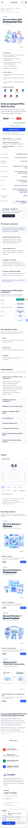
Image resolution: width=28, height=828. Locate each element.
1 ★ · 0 (8, 490)
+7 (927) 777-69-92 (10, 793)
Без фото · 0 (22, 490)
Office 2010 (17, 8)
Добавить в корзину (14, 129)
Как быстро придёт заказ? (9, 423)
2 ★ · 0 (3, 490)
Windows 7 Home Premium (8, 648)
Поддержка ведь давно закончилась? (8, 400)
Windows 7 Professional (8, 602)
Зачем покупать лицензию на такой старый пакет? (12, 377)
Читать (25, 195)
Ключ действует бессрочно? (10, 428)
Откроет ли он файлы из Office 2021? (10, 412)
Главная (2, 8)
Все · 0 (3, 487)
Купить (23, 562)
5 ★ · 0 (8, 487)
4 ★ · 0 (14, 487)
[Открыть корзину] (25, 2)
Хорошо (8, 823)
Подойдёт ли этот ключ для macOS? (12, 406)
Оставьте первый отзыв (16, 125)
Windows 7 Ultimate (7, 556)
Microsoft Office (9, 8)
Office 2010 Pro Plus (5, 10)
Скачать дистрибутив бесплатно (21, 202)
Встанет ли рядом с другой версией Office (12, 434)
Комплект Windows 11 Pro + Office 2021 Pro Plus (13, 694)
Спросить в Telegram (9, 215)
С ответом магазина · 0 (7, 494)
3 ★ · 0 (20, 487)
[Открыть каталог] (2, 2)
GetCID (25, 192)
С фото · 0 (15, 490)
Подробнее (4, 820)
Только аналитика (21, 823)
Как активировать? (7, 418)
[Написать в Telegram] (22, 2)
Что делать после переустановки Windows (11, 440)
